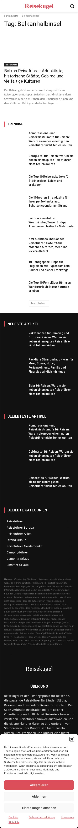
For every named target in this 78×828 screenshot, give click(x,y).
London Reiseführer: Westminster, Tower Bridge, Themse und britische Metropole (50, 222)
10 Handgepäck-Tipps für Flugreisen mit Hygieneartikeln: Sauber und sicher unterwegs (49, 266)
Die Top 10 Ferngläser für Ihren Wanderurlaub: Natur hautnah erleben (49, 286)
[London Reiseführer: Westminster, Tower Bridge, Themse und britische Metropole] (14, 224)
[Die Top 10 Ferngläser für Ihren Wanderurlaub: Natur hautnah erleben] (14, 289)
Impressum (67, 817)
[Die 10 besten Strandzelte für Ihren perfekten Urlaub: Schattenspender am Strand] (14, 203)
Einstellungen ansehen (39, 808)
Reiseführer (11, 64)
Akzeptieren (39, 785)
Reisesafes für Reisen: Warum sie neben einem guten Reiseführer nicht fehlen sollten (50, 482)
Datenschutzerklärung (42, 817)
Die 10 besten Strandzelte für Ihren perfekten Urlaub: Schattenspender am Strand (48, 201)
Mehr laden (38, 303)
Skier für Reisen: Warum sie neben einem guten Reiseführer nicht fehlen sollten (49, 389)
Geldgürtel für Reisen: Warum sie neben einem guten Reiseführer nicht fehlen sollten (50, 160)
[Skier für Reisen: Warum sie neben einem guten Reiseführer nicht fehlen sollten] (14, 394)
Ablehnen (39, 796)
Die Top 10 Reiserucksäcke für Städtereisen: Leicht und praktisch (49, 180)
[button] (72, 739)
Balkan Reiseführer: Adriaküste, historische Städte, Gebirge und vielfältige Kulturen (34, 76)
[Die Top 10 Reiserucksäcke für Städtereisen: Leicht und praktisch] (14, 183)
